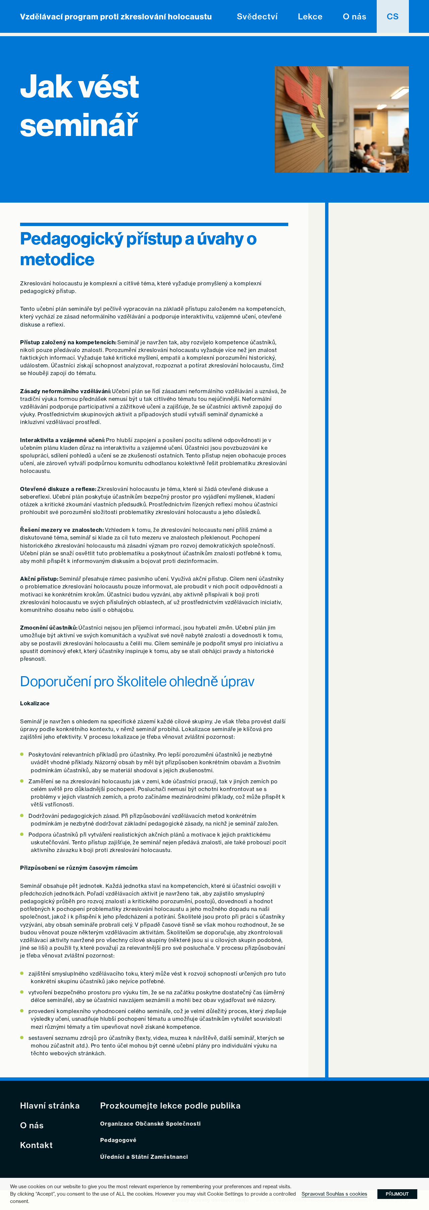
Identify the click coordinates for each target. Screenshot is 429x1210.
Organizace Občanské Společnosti (150, 1124)
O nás (355, 16)
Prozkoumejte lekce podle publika (170, 1106)
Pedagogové (118, 1140)
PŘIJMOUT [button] (397, 1194)
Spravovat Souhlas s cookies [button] (334, 1194)
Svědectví (257, 16)
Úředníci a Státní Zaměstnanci (144, 1157)
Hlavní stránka (50, 1106)
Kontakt (36, 1145)
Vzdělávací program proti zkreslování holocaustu (116, 16)
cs (393, 16)
